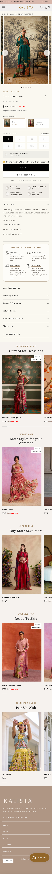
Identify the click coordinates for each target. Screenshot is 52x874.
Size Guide (45, 133)
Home (5, 14)
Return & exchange (12, 303)
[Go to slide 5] (30, 87)
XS (8, 139)
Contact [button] (7, 851)
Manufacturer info (11, 334)
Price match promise (13, 318)
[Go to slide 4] (28, 87)
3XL (32, 146)
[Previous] (5, 53)
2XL (19, 146)
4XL (43, 146)
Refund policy (9, 311)
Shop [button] (5, 832)
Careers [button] (7, 845)
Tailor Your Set (36, 265)
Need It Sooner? (15, 265)
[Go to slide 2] (23, 87)
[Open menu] (6, 7)
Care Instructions (11, 288)
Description (8, 204)
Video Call (13, 252)
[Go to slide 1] (21, 87)
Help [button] (5, 838)
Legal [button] (6, 825)
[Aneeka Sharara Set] (21, 564)
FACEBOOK (21, 817)
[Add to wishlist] (45, 96)
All (12, 14)
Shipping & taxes (11, 295)
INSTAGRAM (8, 817)
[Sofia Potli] (21, 741)
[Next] (47, 53)
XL (8, 146)
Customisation (36, 252)
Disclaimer (8, 326)
